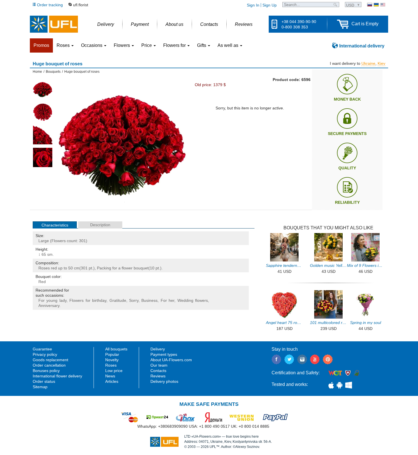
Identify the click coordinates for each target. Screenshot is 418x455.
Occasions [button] (92, 45)
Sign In (253, 5)
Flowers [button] (122, 45)
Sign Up (269, 5)
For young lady (52, 300)
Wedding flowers (192, 300)
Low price (114, 370)
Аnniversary (48, 305)
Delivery (157, 349)
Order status (44, 381)
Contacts (158, 370)
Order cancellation (49, 365)
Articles (111, 381)
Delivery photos (164, 381)
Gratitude (117, 300)
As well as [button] (228, 45)
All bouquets (116, 349)
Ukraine (368, 63)
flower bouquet (135, 268)
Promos (41, 45)
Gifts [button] (202, 45)
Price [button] (147, 45)
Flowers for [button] (175, 45)
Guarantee (42, 349)
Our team (158, 365)
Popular (112, 354)
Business (149, 300)
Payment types (163, 354)
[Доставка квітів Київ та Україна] (376, 5)
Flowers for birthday (87, 300)
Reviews (157, 376)
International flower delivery (57, 376)
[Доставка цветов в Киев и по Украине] (369, 5)
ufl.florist (80, 5)
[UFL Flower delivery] (54, 24)
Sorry (133, 300)
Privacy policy (45, 354)
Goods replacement (50, 360)
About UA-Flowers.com (171, 360)
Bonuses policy (46, 370)
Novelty (112, 360)
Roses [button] (64, 45)
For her (167, 300)
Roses (44, 268)
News (110, 376)
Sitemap (40, 387)
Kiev (381, 63)
